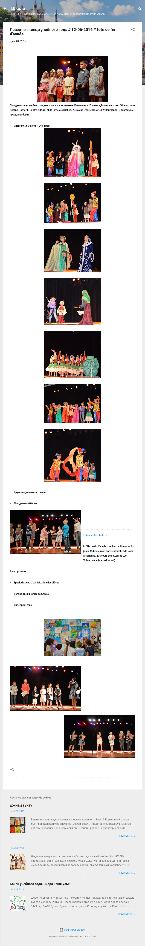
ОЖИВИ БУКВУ (21, 806)
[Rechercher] (140, 9)
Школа (18, 8)
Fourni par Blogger (75, 929)
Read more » (126, 836)
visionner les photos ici (95, 535)
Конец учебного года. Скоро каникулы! (40, 884)
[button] (133, 30)
